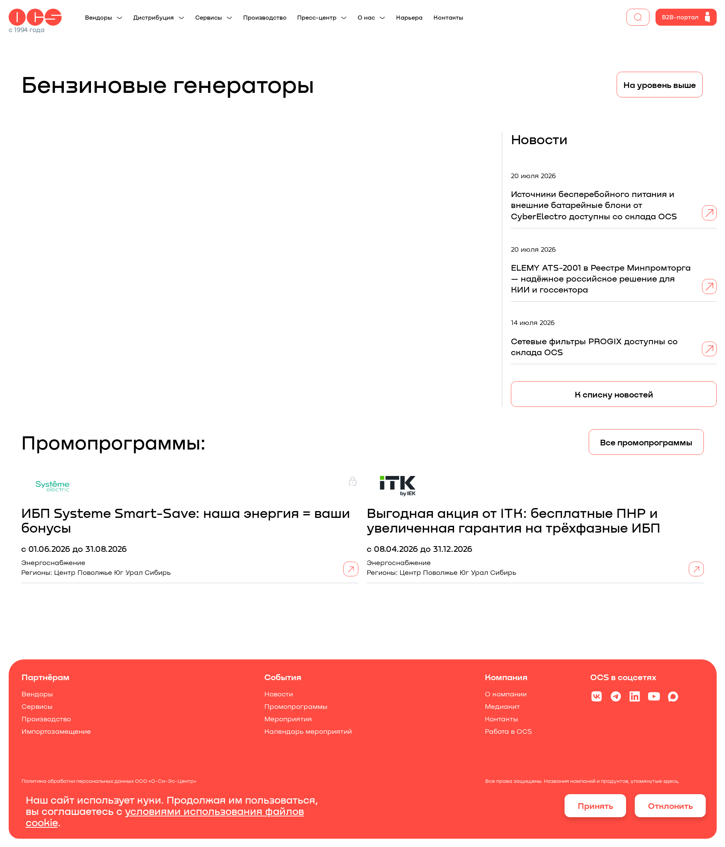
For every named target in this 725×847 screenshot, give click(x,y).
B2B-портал (680, 16)
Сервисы (36, 706)
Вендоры (36, 694)
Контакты (501, 719)
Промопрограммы (295, 706)
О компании (506, 694)
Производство (46, 719)
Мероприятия (288, 719)
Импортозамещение (56, 731)
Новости (278, 694)
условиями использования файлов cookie (165, 816)
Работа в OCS (508, 731)
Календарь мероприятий (308, 731)
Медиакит (502, 706)
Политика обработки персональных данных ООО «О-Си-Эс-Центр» (108, 781)
